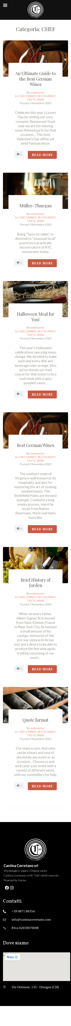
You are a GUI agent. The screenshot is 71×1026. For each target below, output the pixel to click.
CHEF (21, 96)
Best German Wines (35, 445)
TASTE (31, 99)
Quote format (35, 720)
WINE (40, 99)
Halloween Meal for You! (35, 316)
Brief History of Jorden (35, 582)
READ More (42, 155)
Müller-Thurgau (35, 206)
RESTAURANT (46, 96)
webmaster (37, 92)
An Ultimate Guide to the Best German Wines (35, 78)
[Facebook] (7, 888)
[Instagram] (12, 888)
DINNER (31, 96)
